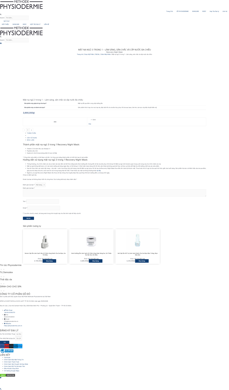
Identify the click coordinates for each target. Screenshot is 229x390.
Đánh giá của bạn (29, 185)
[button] (114, 14)
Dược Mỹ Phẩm (89, 54)
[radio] (149, 120)
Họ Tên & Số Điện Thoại (7, 334)
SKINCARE (195, 11)
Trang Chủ (169, 11)
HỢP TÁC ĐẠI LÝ (35, 24)
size (55, 122)
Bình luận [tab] (30, 140)
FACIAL (97, 54)
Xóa (90, 124)
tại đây (99, 170)
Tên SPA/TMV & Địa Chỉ (7, 338)
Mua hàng (41, 130)
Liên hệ (225, 11)
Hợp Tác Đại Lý (214, 11)
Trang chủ (80, 54)
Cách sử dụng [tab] (32, 138)
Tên (24, 201)
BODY (204, 11)
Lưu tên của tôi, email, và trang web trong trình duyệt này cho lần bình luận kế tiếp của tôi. (52, 213)
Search (2, 18)
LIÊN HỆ (46, 24)
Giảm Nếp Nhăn (106, 54)
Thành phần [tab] (31, 133)
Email (25, 208)
